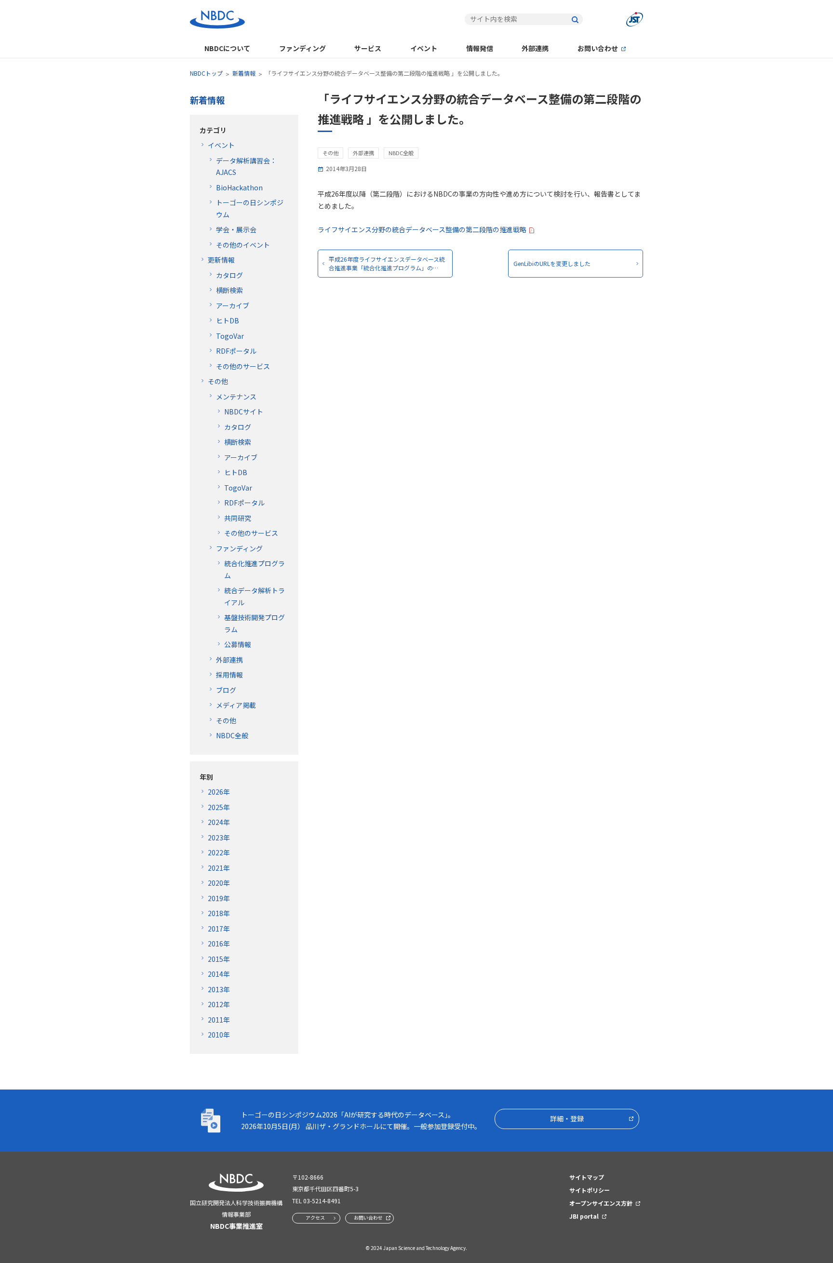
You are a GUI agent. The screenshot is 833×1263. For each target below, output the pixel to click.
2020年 (219, 883)
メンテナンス (236, 396)
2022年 (219, 852)
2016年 (219, 943)
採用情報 (229, 674)
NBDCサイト (243, 411)
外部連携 (535, 48)
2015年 (219, 959)
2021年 (219, 868)
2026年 (219, 792)
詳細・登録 (567, 1118)
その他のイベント (243, 245)
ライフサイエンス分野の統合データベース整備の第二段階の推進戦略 (422, 229)
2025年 (219, 807)
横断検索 (229, 290)
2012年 (219, 1004)
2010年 (219, 1034)
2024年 (219, 822)
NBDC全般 (232, 735)
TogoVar (230, 336)
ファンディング (302, 48)
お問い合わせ (598, 48)
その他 (218, 381)
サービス (367, 48)
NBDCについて (227, 48)
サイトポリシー (589, 1190)
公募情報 (237, 644)
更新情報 (221, 260)
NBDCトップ (206, 73)
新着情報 (243, 73)
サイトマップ (586, 1177)
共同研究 (237, 518)
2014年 (219, 974)
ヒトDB (227, 320)
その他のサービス (243, 366)
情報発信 (479, 48)
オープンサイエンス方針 (600, 1203)
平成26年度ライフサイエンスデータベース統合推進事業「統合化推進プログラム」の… (387, 263)
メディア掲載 (236, 705)
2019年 (219, 898)
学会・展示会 (236, 229)
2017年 (219, 928)
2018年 (219, 913)
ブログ (226, 690)
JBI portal (584, 1216)
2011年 (219, 1019)
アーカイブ (232, 305)
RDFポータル (236, 351)
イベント (423, 48)
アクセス (315, 1217)
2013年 (219, 989)
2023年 (219, 837)
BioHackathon (239, 187)
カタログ (229, 275)
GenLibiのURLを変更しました (552, 263)
